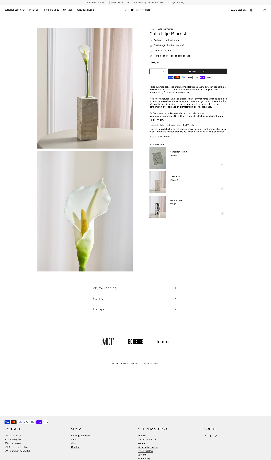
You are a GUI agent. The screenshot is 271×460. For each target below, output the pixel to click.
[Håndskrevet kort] (157, 158)
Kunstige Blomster (80, 435)
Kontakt (142, 435)
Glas (73, 443)
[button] (14, 10)
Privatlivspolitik (145, 451)
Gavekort (75, 447)
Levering (142, 454)
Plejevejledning (105, 288)
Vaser (74, 439)
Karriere (142, 443)
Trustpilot (103, 2)
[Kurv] (265, 10)
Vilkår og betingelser (148, 447)
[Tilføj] (222, 164)
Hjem (151, 29)
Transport (100, 309)
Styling (98, 298)
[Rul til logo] (107, 342)
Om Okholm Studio (147, 439)
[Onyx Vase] (157, 182)
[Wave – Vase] (157, 207)
